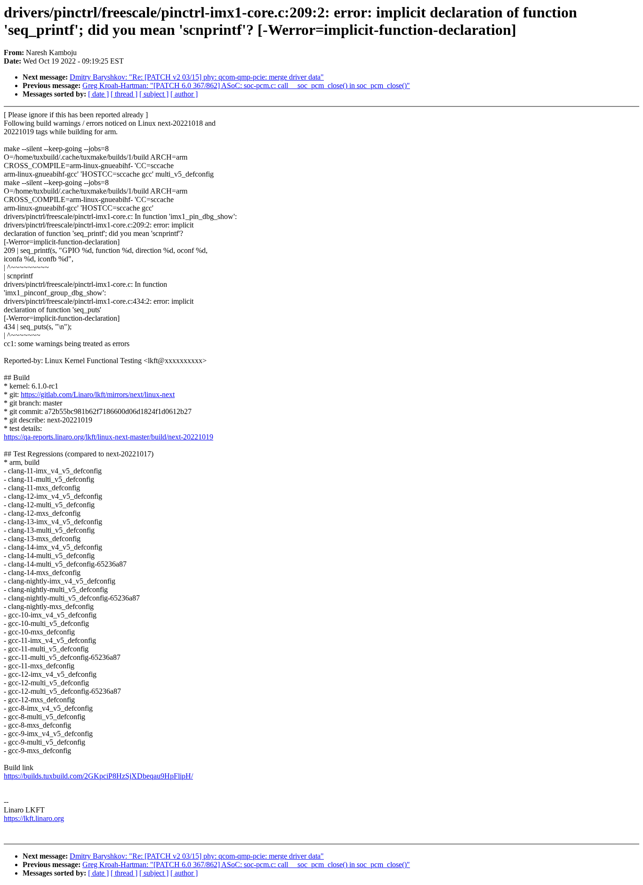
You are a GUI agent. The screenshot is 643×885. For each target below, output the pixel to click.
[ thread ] (124, 94)
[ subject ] (154, 94)
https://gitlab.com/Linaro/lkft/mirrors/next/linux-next (98, 394)
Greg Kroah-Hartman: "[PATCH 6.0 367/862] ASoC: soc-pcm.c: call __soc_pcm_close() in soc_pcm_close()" (246, 85)
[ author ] (184, 94)
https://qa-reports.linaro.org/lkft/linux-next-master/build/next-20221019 (108, 437)
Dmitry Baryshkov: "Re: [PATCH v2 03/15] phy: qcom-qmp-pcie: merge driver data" (197, 77)
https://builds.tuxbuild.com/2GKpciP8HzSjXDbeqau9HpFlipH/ (98, 776)
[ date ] (98, 94)
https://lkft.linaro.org (34, 818)
